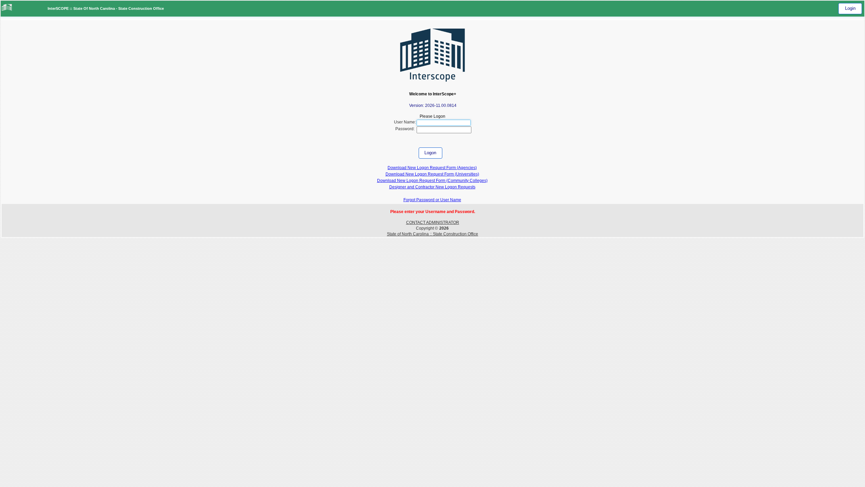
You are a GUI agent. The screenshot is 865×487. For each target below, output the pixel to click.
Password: (405, 128)
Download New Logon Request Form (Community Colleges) (432, 180)
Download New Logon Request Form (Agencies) (432, 167)
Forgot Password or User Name (432, 200)
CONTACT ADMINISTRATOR (432, 222)
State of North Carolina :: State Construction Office (432, 234)
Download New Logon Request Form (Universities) (432, 174)
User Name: (405, 122)
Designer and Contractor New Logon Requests (432, 187)
